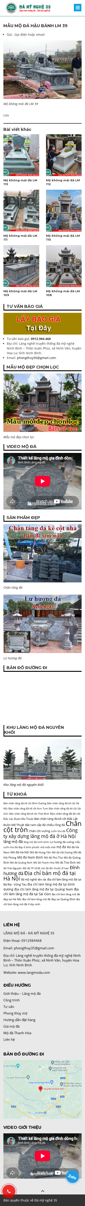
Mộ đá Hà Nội (19, 852)
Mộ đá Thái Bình (65, 862)
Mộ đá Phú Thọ (53, 857)
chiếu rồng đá (55, 825)
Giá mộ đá (11, 1026)
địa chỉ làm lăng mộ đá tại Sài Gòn (41, 891)
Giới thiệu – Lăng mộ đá (22, 993)
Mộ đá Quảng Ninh (21, 862)
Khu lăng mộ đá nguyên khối (23, 784)
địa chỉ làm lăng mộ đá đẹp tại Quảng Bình (48, 899)
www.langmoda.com (34, 972)
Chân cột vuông (39, 831)
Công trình (11, 1000)
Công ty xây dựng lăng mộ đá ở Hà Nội (40, 833)
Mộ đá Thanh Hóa (43, 862)
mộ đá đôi (47, 868)
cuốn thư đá (58, 831)
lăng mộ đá (13, 841)
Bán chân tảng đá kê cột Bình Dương (24, 803)
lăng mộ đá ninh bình (36, 842)
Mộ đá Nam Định (30, 857)
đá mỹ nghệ (29, 879)
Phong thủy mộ (15, 1013)
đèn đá (42, 879)
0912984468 (31, 940)
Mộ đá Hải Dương (62, 852)
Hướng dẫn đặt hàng (19, 1019)
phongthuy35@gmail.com (36, 358)
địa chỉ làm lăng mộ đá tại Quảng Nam (43, 889)
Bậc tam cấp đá (35, 825)
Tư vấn (8, 1006)
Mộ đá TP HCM (31, 868)
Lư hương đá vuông (62, 842)
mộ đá (61, 847)
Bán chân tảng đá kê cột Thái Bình (29, 813)
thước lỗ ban (61, 868)
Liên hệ (9, 1039)
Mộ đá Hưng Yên (40, 852)
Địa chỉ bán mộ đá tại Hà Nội (39, 875)
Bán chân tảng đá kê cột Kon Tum (28, 808)
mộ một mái (48, 847)
